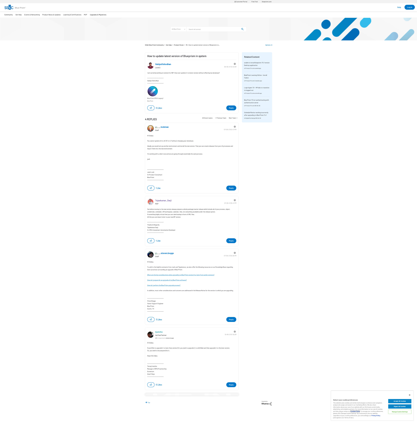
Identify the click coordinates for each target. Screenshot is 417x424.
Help (399, 7)
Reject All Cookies (400, 406)
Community (8, 15)
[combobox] (216, 29)
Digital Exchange (250, 118)
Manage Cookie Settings (400, 412)
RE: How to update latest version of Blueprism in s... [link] (203, 45)
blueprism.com (266, 1)
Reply (231, 108)
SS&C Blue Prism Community (154, 45)
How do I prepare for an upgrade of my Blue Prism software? (167, 280)
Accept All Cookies (400, 401)
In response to (165, 338)
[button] (151, 107)
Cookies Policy (355, 411)
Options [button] (268, 45)
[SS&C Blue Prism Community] (15, 7)
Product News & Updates (51, 15)
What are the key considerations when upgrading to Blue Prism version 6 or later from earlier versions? (180, 275)
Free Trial (255, 1)
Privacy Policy (375, 415)
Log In (409, 7)
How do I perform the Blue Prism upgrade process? (163, 285)
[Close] (409, 395)
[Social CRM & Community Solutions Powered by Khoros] (266, 403)
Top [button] (149, 402)
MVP (85, 15)
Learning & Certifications (72, 15)
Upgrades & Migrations (98, 15)
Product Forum (179, 45)
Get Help (19, 15)
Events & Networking (32, 15)
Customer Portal (241, 1)
